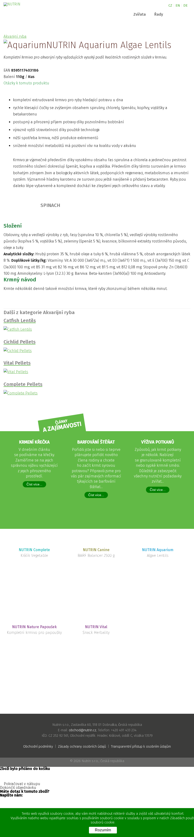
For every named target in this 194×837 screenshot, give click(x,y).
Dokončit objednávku (18, 788)
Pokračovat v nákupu (21, 784)
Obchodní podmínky (38, 747)
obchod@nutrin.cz (82, 730)
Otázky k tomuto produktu (27, 83)
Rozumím (103, 830)
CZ (170, 6)
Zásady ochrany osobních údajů (82, 747)
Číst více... (34, 484)
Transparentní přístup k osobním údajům (141, 747)
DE (185, 6)
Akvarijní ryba (15, 36)
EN (178, 6)
